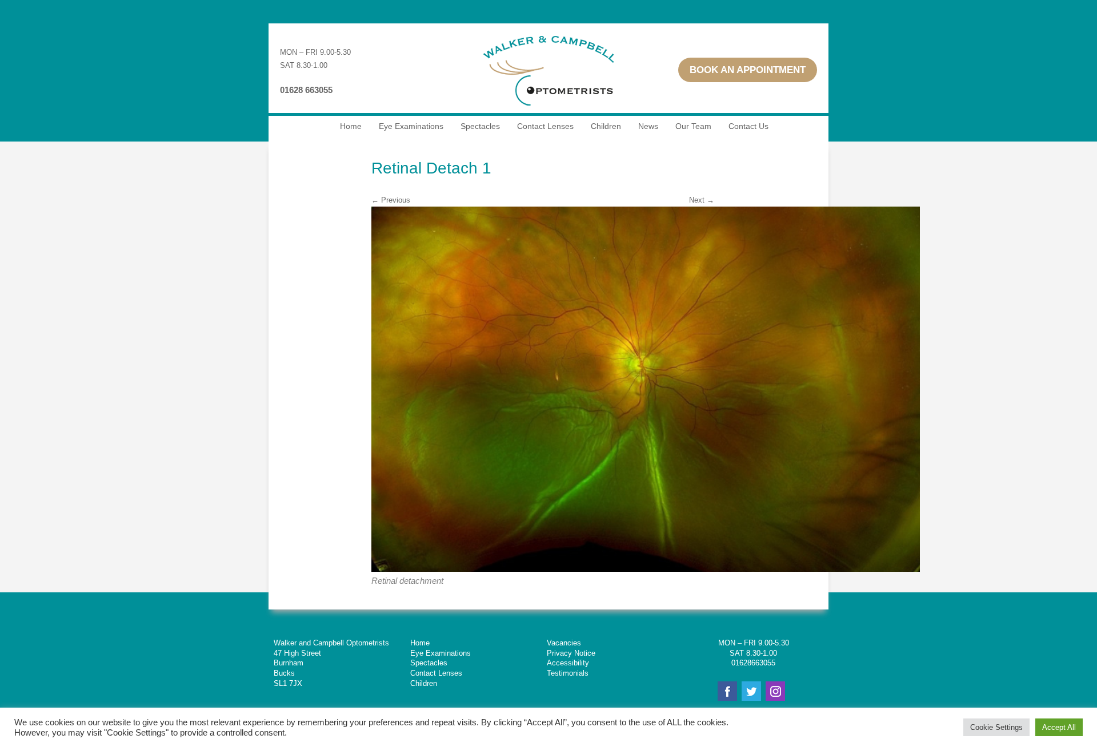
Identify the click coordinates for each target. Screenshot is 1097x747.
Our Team (693, 126)
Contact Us (748, 126)
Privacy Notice (571, 653)
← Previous (390, 200)
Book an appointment (748, 69)
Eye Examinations (411, 126)
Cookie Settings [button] (996, 727)
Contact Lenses (545, 126)
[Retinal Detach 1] (645, 569)
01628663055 (753, 663)
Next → (701, 200)
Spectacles (480, 126)
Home (351, 126)
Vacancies (564, 643)
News (648, 126)
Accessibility (568, 663)
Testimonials (567, 673)
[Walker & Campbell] (548, 110)
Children (606, 126)
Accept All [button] (1059, 727)
